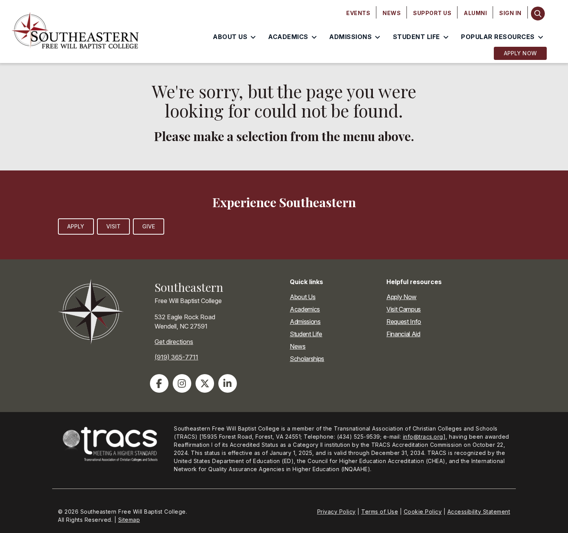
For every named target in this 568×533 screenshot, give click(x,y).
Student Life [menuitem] (416, 37)
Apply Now (520, 53)
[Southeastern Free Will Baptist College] (75, 31)
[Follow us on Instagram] (182, 383)
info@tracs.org (423, 436)
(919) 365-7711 (176, 357)
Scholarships (307, 359)
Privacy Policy (336, 511)
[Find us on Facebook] (159, 383)
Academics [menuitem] (288, 37)
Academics (305, 309)
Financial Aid (403, 334)
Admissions (305, 321)
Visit (113, 226)
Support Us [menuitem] (432, 13)
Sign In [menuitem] (510, 13)
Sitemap (129, 519)
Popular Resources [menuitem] (498, 37)
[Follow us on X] (205, 383)
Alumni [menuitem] (475, 13)
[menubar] (434, 13)
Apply (76, 226)
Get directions (174, 342)
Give (148, 226)
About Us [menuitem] (230, 37)
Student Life (306, 334)
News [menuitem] (392, 13)
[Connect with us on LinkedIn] (227, 383)
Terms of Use (379, 511)
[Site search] (538, 13)
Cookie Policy (423, 511)
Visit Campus (403, 309)
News (298, 346)
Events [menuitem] (358, 13)
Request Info (403, 321)
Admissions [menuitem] (350, 37)
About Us (302, 297)
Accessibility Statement (478, 511)
